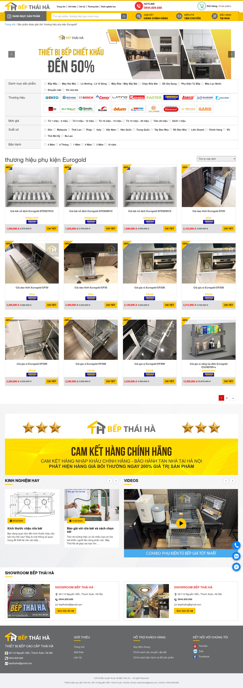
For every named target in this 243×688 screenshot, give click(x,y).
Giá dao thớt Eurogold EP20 (208, 211)
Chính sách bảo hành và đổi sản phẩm (153, 657)
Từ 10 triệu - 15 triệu (110, 120)
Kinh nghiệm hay (108, 6)
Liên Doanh (197, 129)
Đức (50, 129)
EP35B (91, 370)
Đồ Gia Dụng (169, 83)
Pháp (89, 129)
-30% (184, 167)
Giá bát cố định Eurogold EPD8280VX (91, 211)
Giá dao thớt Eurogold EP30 (32, 287)
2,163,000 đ (189, 228)
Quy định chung (141, 646)
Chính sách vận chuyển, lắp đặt (149, 652)
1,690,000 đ (130, 228)
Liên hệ (82, 6)
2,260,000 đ (12, 381)
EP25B (208, 294)
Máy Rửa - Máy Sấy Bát (124, 83)
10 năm (112, 144)
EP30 (32, 294)
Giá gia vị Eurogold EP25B (208, 287)
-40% (8, 167)
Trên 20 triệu (161, 120)
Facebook (203, 656)
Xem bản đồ (64, 610)
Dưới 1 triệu (179, 120)
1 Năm (76, 144)
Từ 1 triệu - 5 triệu (58, 120)
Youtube (202, 645)
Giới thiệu (72, 6)
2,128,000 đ (130, 305)
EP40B (149, 370)
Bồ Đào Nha (180, 129)
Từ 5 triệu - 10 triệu (83, 120)
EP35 (91, 294)
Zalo (200, 651)
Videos (131, 480)
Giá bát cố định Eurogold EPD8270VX (32, 211)
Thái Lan (76, 129)
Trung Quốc (143, 129)
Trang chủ (61, 6)
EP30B (32, 370)
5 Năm (88, 144)
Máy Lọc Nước (213, 83)
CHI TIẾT (51, 228)
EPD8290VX (149, 217)
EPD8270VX (31, 217)
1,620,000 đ (71, 228)
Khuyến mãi (54, 90)
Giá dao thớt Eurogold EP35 (91, 287)
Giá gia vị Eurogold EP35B (91, 363)
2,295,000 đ (12, 305)
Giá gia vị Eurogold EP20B (149, 287)
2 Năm (51, 144)
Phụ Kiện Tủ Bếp (190, 83)
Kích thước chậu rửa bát (24, 528)
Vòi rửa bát (72, 90)
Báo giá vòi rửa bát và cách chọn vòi (90, 530)
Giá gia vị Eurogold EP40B (149, 363)
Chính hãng (215, 129)
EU (228, 129)
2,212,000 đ (189, 305)
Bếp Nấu (52, 83)
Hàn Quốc (126, 129)
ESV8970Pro (208, 370)
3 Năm (99, 144)
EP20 (208, 217)
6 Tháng (64, 144)
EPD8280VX (90, 217)
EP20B (149, 294)
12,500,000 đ (190, 381)
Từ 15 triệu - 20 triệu (137, 120)
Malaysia (62, 129)
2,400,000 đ (71, 305)
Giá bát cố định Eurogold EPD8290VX (149, 211)
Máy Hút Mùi (69, 83)
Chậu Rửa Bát (150, 83)
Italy (99, 129)
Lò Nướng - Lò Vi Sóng (94, 83)
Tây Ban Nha (161, 129)
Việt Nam (111, 129)
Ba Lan (69, 136)
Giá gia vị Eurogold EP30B (32, 363)
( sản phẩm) (219, 6)
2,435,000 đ (130, 381)
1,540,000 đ (12, 228)
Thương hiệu (93, 6)
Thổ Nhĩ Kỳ (54, 136)
